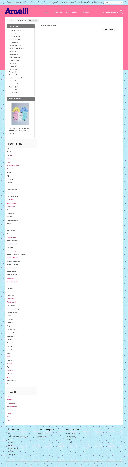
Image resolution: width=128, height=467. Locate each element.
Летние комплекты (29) (16, 57)
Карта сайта (40, 439)
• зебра (10, 182)
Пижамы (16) (13, 66)
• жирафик (11, 179)
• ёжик (10, 315)
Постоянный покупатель (69, 2)
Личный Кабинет (71, 433)
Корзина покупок (97, 2)
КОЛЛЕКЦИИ (22, 20)
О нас (9, 433)
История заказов (71, 436)
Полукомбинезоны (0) (15, 78)
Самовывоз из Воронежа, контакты (19, 436)
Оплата (10, 439)
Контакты (11, 445)
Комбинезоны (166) (15, 45)
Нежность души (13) (15, 30)
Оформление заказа (84, 2)
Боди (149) (12, 33)
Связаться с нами (42, 433)
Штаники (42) (13, 90)
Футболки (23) (13, 87)
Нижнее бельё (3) (14, 60)
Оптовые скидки (13, 448)
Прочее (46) (12, 81)
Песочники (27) (13, 69)
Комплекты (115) (14, 51)
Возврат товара (42, 436)
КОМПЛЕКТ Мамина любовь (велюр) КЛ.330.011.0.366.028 (19, 130)
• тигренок (11, 193)
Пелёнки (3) (12, 63)
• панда (10, 322)
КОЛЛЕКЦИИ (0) (14, 93)
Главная (11, 20)
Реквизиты (11, 451)
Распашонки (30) (14, 84)
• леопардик (11, 186)
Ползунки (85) (13, 72)
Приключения (33, 20)
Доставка (11, 442)
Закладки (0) (55, 2)
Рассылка (69, 442)
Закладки (69, 439)
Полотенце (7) (13, 75)
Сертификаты (12, 454)
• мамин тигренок (13, 189)
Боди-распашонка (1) (15, 39)
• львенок (11, 319)
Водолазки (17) (13, 42)
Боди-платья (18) (14, 36)
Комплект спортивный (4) (16, 48)
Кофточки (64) (13, 54)
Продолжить (108, 29)
